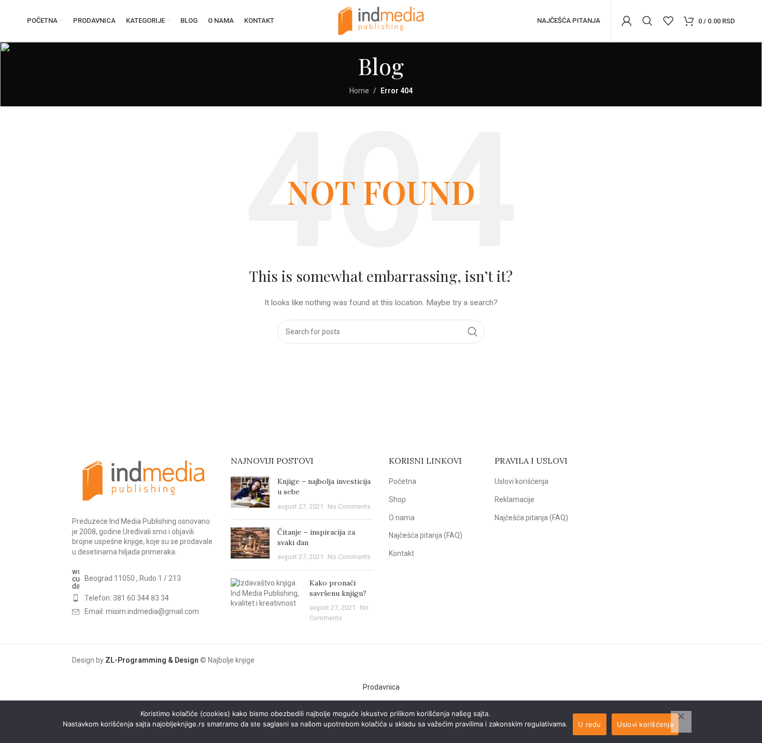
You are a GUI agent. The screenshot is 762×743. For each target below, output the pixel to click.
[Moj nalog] (626, 20)
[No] (681, 722)
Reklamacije (514, 499)
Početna (402, 481)
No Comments (349, 506)
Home (359, 91)
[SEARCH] (473, 332)
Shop (397, 499)
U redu (589, 724)
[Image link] (143, 480)
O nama (402, 517)
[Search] (647, 20)
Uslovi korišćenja (521, 481)
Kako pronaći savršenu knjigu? (337, 588)
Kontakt (401, 553)
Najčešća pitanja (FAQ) (425, 535)
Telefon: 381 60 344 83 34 (126, 598)
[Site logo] (381, 20)
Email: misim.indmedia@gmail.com (141, 611)
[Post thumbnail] (250, 494)
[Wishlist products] (668, 20)
